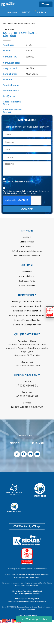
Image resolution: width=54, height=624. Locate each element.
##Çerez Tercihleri (10, 622)
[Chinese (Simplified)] (4, 619)
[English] (8, 619)
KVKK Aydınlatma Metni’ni (14, 181)
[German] (16, 619)
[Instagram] (17, 454)
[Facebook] (24, 454)
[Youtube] (37, 454)
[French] (12, 619)
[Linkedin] (30, 454)
